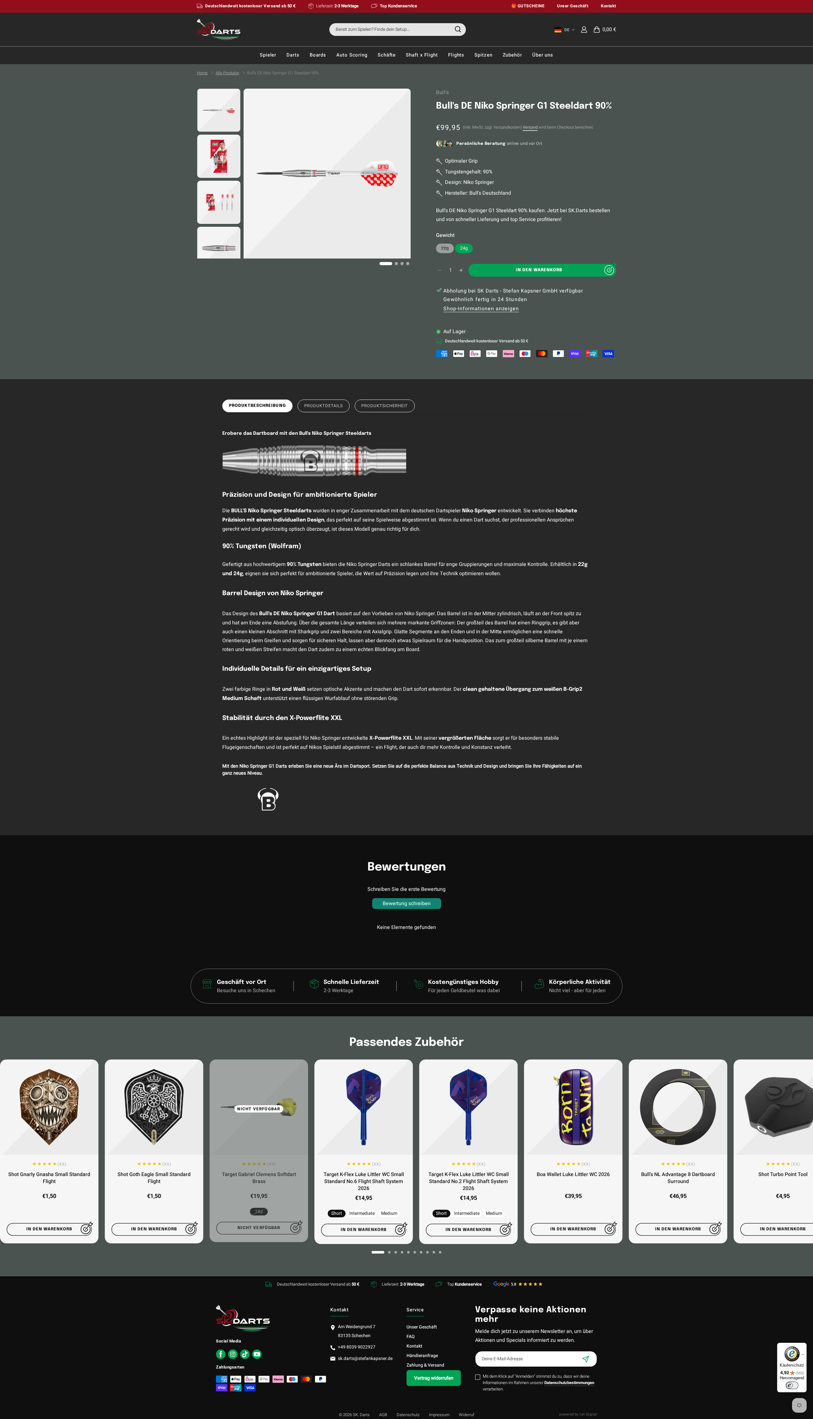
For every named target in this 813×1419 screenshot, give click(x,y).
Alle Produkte (227, 73)
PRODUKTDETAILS (323, 406)
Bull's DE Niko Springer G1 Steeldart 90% (283, 73)
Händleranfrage (422, 1355)
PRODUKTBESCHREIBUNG (257, 406)
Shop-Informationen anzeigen (481, 309)
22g (447, 249)
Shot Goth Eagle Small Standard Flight (154, 1178)
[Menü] (803, 1356)
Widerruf (466, 1415)
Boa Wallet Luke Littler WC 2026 (573, 1174)
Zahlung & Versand (425, 1365)
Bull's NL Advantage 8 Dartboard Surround (678, 1178)
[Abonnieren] (585, 1359)
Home (202, 73)
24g (464, 248)
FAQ (410, 1336)
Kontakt (414, 1346)
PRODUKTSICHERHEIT (384, 406)
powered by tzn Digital (578, 1414)
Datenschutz (408, 1415)
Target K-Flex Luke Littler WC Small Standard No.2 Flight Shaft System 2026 (468, 1181)
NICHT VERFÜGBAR (258, 1109)
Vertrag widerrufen (433, 1378)
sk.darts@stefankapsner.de (365, 1358)
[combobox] (397, 29)
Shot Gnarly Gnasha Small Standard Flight (49, 1178)
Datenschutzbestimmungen (569, 1383)
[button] (605, 29)
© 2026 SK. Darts (354, 1415)
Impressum (439, 1415)
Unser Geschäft (421, 1327)
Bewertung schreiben (407, 903)
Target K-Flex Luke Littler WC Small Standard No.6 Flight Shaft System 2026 (364, 1181)
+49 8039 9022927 (356, 1347)
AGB (383, 1415)
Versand (530, 127)
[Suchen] (458, 29)
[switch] (792, 1385)
